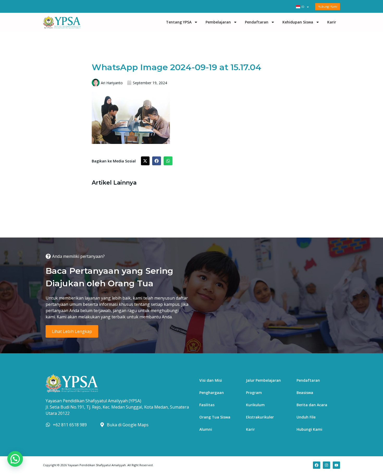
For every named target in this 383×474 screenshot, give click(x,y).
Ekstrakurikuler (260, 417)
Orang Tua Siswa (214, 417)
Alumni (205, 429)
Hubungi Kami (309, 429)
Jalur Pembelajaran (263, 380)
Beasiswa (304, 392)
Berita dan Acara (311, 404)
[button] (145, 160)
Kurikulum (255, 404)
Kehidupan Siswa (297, 22)
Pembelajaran (218, 22)
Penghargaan (211, 392)
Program (254, 392)
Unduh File (306, 417)
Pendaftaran (256, 22)
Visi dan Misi (210, 380)
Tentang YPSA (178, 22)
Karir (331, 22)
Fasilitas (206, 404)
